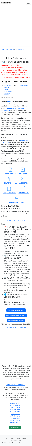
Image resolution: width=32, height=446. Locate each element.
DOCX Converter (15, 405)
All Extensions (11, 328)
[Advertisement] (16, 30)
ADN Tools (21, 220)
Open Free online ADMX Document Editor (8, 89)
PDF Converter (15, 403)
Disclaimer (14, 440)
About (6, 438)
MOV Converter (15, 416)
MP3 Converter (15, 412)
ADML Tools (11, 220)
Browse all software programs (16, 315)
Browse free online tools (16, 320)
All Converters (15, 427)
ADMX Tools (20, 49)
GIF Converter (15, 418)
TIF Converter (15, 414)
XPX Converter (15, 420)
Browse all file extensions (16, 310)
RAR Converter (15, 422)
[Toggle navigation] (28, 3)
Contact (12, 438)
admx (9, 102)
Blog (20, 440)
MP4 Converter (15, 410)
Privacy (24, 438)
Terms (18, 438)
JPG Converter (15, 407)
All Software (22, 328)
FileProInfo (6, 3)
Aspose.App (24, 85)
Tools (12, 49)
